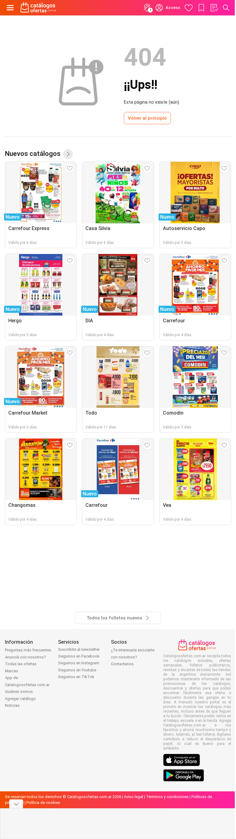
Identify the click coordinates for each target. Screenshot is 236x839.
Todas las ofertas (21, 664)
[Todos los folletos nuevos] (68, 154)
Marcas (11, 671)
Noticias (12, 705)
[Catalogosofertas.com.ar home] (38, 8)
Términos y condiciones (167, 796)
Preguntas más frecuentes (28, 650)
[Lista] (214, 8)
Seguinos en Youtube (77, 670)
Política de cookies (43, 802)
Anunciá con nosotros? (25, 657)
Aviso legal (133, 796)
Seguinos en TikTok (76, 676)
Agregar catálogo (20, 698)
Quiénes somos (19, 691)
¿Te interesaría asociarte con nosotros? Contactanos (132, 657)
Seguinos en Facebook (79, 656)
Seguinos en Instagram (78, 663)
